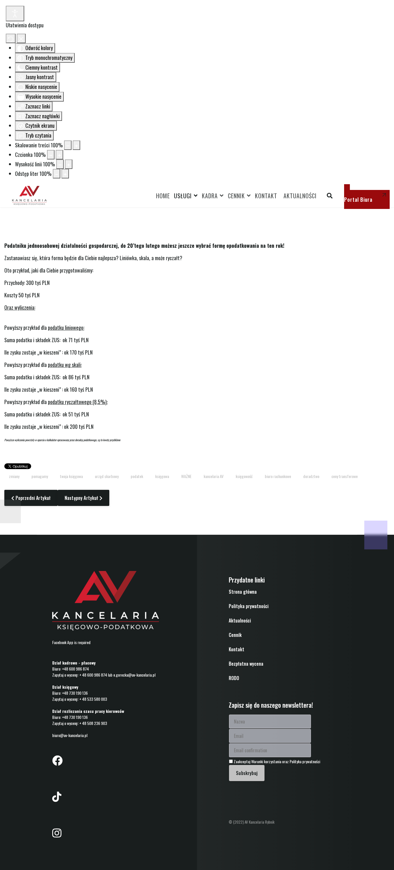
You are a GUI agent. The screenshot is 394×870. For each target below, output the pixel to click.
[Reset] (11, 38)
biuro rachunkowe (278, 476)
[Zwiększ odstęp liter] (65, 173)
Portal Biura (358, 199)
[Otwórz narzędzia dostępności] (15, 13)
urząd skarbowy (107, 476)
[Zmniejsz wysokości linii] (60, 164)
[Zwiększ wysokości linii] (68, 164)
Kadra (210, 195)
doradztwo (311, 476)
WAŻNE (186, 476)
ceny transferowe (344, 476)
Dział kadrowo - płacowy (73, 663)
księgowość (244, 476)
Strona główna (243, 591)
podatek (137, 476)
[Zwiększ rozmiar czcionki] (59, 154)
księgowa (162, 476)
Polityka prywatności (249, 606)
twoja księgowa (71, 476)
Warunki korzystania (266, 761)
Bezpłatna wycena (246, 663)
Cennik (236, 195)
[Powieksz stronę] (76, 145)
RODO (234, 678)
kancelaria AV (214, 476)
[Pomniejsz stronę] (68, 145)
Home (163, 195)
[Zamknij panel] (21, 38)
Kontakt (266, 195)
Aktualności (300, 195)
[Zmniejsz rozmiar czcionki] (51, 154)
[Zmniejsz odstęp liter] (56, 173)
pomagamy (39, 476)
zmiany (14, 476)
